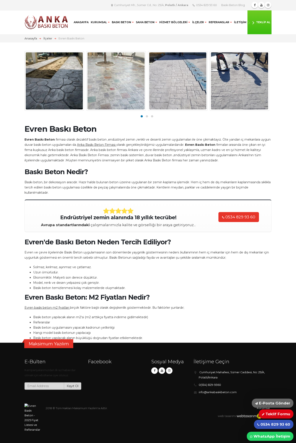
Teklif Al (263, 22)
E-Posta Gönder (274, 403)
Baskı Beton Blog (233, 5)
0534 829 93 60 (206, 5)
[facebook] (154, 370)
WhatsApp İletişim (271, 436)
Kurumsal (99, 22)
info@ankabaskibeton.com (218, 392)
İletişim (240, 22)
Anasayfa (81, 22)
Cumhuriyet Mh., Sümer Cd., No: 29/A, (150, 5)
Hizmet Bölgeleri (173, 22)
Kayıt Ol (72, 386)
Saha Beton (145, 22)
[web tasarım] (253, 416)
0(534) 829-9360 (210, 384)
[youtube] (162, 370)
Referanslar (219, 22)
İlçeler (198, 22)
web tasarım (226, 416)
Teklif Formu (277, 414)
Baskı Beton (121, 22)
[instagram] (169, 370)
